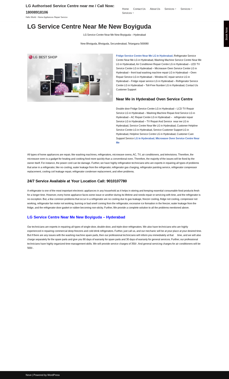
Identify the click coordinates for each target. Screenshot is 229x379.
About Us (155, 9)
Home (125, 9)
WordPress (53, 375)
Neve (29, 375)
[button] (175, 8)
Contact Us (139, 9)
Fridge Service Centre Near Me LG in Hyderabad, (144, 55)
